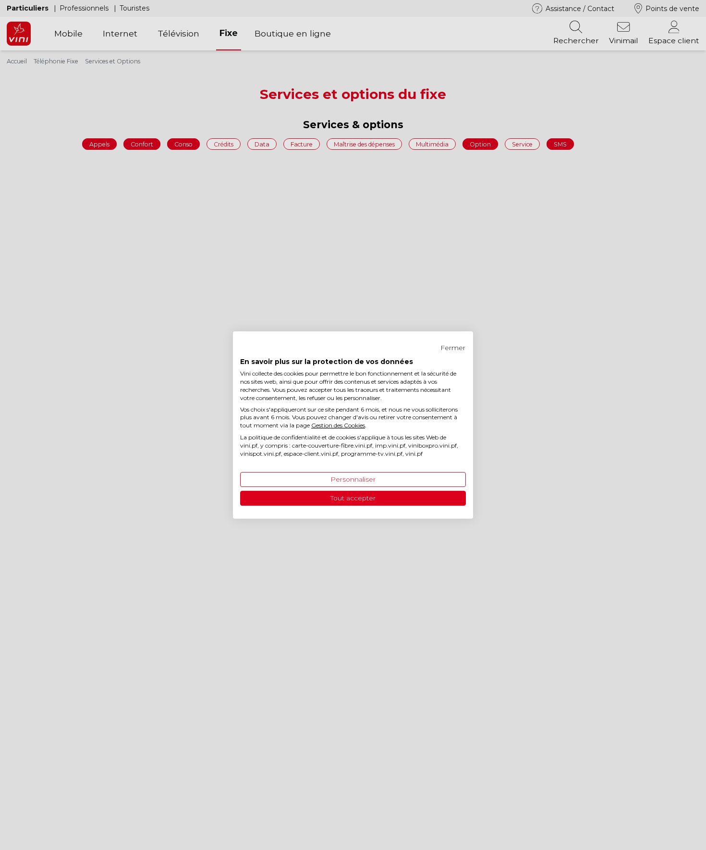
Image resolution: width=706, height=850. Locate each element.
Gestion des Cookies (338, 425)
